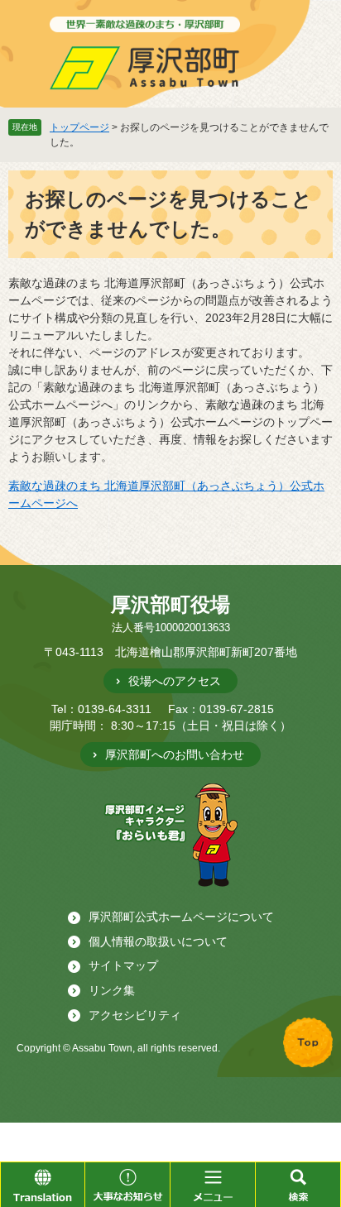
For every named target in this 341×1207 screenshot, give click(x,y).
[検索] (298, 1184)
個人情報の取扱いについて (158, 941)
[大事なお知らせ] (127, 1184)
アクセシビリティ (135, 1015)
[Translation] (42, 1184)
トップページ (79, 127)
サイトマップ (123, 965)
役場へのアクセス (174, 680)
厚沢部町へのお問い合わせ (174, 754)
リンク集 (112, 990)
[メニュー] (213, 1184)
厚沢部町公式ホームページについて (181, 916)
